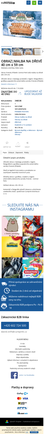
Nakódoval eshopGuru (31, 421)
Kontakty (22, 346)
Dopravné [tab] (19, 152)
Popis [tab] (5, 152)
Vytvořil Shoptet (15, 421)
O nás (22, 344)
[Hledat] (28, 3)
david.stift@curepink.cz (14, 331)
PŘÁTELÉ (18, 122)
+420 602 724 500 (15, 325)
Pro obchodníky (22, 363)
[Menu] (40, 3)
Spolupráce (22, 366)
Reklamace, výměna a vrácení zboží (22, 352)
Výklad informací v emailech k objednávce (22, 360)
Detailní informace (8, 84)
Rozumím (34, 432)
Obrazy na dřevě (21, 120)
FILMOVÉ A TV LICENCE (23, 125)
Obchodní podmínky (22, 349)
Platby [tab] (26, 152)
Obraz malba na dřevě (23, 117)
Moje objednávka (22, 357)
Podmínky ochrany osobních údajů (22, 368)
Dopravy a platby (22, 355)
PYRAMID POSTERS (22, 112)
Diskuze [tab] (11, 152)
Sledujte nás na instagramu (23, 207)
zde (27, 432)
